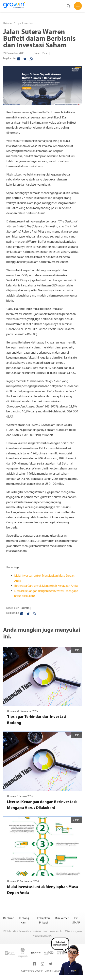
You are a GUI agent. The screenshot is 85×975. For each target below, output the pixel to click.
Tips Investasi (24, 23)
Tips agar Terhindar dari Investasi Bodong (36, 719)
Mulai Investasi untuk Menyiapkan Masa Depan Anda (42, 889)
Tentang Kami (24, 920)
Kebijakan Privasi (43, 920)
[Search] (68, 6)
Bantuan (8, 918)
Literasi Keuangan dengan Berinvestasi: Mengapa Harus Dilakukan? (42, 804)
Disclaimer (62, 918)
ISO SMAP (76, 920)
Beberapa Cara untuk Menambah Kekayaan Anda (46, 586)
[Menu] (78, 6)
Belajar (7, 23)
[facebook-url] (34, 964)
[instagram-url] (42, 964)
